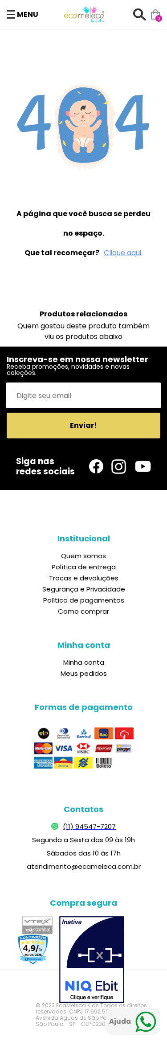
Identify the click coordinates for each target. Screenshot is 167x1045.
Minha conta (83, 662)
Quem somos (83, 555)
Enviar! (83, 425)
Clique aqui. (123, 253)
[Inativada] (91, 960)
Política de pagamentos (83, 600)
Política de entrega (84, 567)
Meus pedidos (84, 673)
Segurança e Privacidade (83, 589)
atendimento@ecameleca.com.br (84, 866)
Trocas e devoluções (83, 578)
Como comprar (83, 611)
